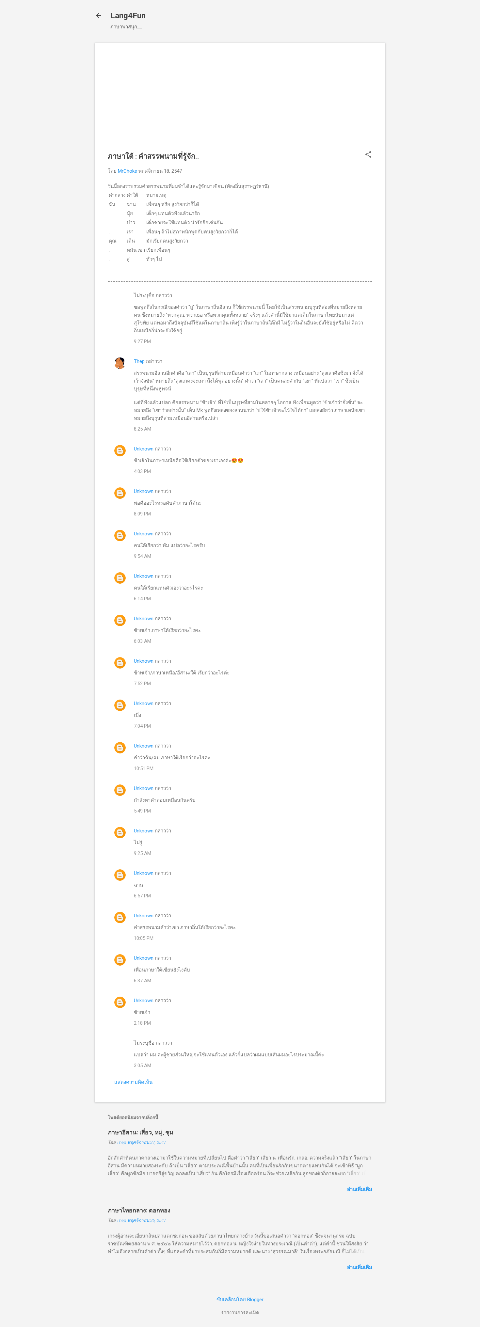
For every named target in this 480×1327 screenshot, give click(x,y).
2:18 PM (142, 1023)
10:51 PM (143, 768)
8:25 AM (142, 429)
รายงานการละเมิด (240, 1313)
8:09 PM (142, 514)
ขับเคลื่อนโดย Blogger (240, 1300)
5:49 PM (142, 811)
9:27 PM (142, 341)
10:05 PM (143, 938)
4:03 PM (142, 471)
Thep (139, 361)
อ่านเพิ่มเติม (359, 1189)
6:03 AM (142, 641)
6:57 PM (142, 896)
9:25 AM (142, 853)
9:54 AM (142, 556)
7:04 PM (142, 726)
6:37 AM (142, 981)
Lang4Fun (128, 15)
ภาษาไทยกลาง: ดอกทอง (139, 1210)
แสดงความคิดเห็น (133, 1082)
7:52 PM (142, 684)
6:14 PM (142, 599)
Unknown (143, 449)
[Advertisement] (240, 101)
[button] (368, 155)
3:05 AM (142, 1065)
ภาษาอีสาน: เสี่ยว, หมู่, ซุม (140, 1132)
